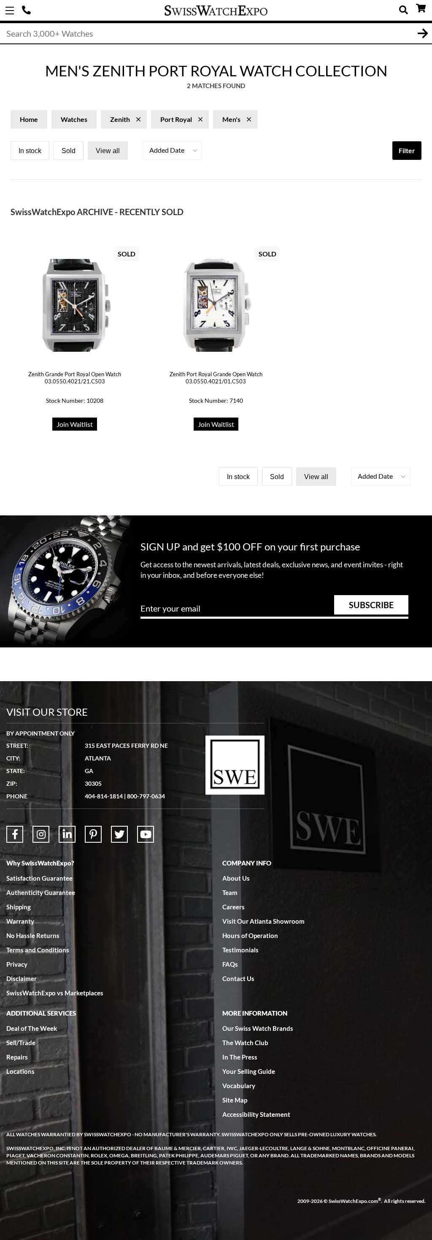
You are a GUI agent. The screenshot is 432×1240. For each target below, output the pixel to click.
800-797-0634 (146, 796)
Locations (20, 1071)
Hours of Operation (250, 935)
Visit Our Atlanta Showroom (263, 921)
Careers (233, 907)
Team (230, 892)
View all (108, 150)
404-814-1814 (27, 10)
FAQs (230, 964)
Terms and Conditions (37, 950)
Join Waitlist (75, 424)
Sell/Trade (20, 1042)
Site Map (234, 1100)
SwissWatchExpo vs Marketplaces (54, 993)
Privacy (16, 964)
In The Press (239, 1057)
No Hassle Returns (32, 935)
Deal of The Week (31, 1028)
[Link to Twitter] (119, 834)
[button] (172, 150)
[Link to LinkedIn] (67, 834)
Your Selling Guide (248, 1071)
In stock (30, 150)
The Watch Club (245, 1042)
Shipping (18, 907)
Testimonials (240, 950)
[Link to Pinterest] (93, 834)
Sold (69, 150)
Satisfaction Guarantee (39, 878)
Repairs (17, 1057)
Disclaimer (21, 978)
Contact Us (238, 978)
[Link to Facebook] (14, 834)
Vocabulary (238, 1085)
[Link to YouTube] (145, 834)
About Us (236, 878)
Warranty (20, 921)
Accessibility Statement (256, 1114)
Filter (407, 150)
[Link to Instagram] (40, 834)
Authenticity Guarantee (40, 892)
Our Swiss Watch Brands (257, 1028)
